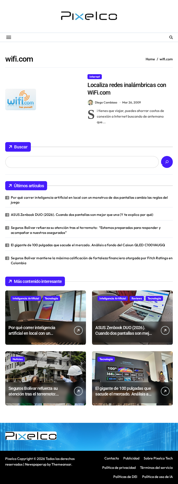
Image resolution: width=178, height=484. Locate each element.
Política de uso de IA (157, 476)
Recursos (111, 76)
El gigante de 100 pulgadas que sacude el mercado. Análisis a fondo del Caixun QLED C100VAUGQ (88, 245)
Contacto (111, 458)
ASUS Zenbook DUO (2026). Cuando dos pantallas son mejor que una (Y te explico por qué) (82, 214)
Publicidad (131, 458)
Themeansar (61, 464)
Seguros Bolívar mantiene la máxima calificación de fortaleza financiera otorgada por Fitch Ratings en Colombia (92, 260)
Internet (94, 76)
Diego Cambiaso (106, 102)
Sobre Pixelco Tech (158, 458)
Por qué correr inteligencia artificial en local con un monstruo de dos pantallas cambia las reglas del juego (89, 199)
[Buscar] (167, 162)
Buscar (21, 146)
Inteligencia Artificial (26, 298)
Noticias (18, 359)
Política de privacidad (119, 467)
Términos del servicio (156, 467)
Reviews (137, 298)
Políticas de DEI (125, 476)
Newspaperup (35, 464)
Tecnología (51, 298)
